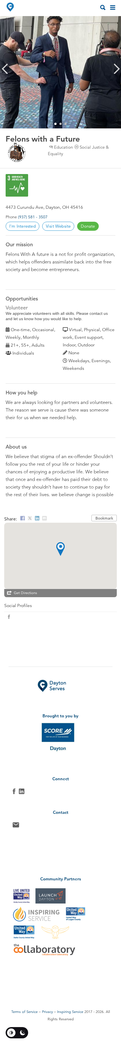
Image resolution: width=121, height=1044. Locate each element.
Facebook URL (9, 617)
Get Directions (25, 593)
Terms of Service (24, 1012)
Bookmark (104, 518)
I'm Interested (22, 226)
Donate (88, 226)
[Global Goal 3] (17, 185)
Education (63, 147)
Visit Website (58, 226)
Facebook (14, 793)
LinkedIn (21, 793)
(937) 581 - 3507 (33, 216)
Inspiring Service (70, 1012)
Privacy (47, 1012)
